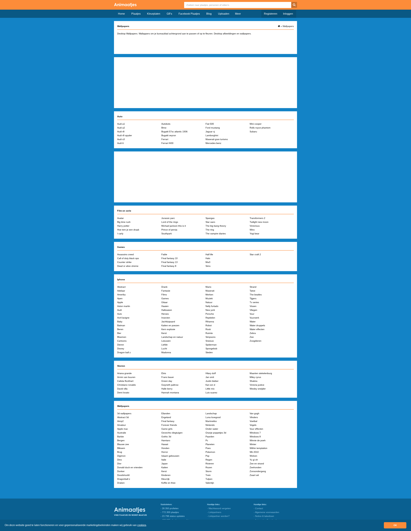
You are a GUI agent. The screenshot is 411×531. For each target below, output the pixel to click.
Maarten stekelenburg (261, 373)
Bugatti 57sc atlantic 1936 (174, 131)
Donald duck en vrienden (130, 467)
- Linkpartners (214, 512)
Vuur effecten (256, 429)
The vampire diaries (216, 233)
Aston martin (123, 306)
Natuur (209, 302)
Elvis (163, 373)
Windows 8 (255, 436)
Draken (121, 483)
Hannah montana (170, 392)
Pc (207, 440)
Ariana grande (124, 373)
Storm (209, 471)
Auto (119, 314)
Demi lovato (123, 392)
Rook (208, 329)
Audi (119, 310)
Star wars (210, 222)
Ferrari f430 (167, 143)
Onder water (212, 429)
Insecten (165, 317)
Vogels (253, 425)
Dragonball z (123, 479)
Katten (164, 467)
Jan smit (210, 377)
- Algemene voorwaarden (266, 512)
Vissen (253, 306)
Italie (163, 459)
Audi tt (120, 143)
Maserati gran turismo (217, 139)
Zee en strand (257, 463)
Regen (209, 459)
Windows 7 (255, 432)
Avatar (120, 218)
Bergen (121, 440)
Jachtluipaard (168, 321)
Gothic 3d (166, 436)
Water (253, 321)
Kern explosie (168, 329)
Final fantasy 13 (169, 262)
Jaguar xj (210, 131)
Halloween (166, 310)
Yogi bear (254, 233)
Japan (164, 463)
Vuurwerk (254, 317)
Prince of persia (169, 229)
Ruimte (209, 333)
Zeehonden (255, 467)
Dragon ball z (124, 352)
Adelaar (121, 290)
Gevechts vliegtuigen (172, 432)
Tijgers (253, 298)
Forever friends (169, 425)
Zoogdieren (255, 341)
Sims (208, 266)
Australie (121, 432)
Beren (120, 329)
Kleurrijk (165, 479)
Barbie (120, 436)
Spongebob (211, 348)
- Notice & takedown (264, 516)
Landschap (211, 413)
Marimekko (211, 421)
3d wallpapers (124, 413)
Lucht (164, 348)
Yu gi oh (254, 459)
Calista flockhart (125, 381)
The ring (210, 229)
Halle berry (166, 388)
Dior (119, 463)
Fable (164, 254)
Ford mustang (213, 127)
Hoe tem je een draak (128, 229)
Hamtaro (165, 440)
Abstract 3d (123, 417)
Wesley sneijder (258, 388)
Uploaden (223, 13)
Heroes (165, 314)
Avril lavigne (123, 317)
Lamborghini (212, 135)
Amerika (121, 294)
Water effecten (257, 329)
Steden (209, 352)
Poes (208, 448)
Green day (166, 381)
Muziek (209, 298)
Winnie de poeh (258, 440)
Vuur (252, 314)
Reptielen (210, 317)
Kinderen (166, 475)
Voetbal (253, 421)
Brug (119, 452)
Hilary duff (211, 373)
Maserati (210, 290)
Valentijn (210, 483)
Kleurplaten (153, 13)
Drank (164, 287)
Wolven (253, 456)
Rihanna (210, 321)
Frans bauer (167, 377)
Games (165, 298)
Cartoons (122, 341)
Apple (120, 302)
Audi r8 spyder (124, 135)
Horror (164, 452)
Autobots (165, 124)
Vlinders (254, 417)
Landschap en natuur (172, 337)
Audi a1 (121, 124)
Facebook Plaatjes (189, 13)
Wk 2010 (254, 452)
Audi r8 (120, 131)
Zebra (253, 333)
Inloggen (288, 13)
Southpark (166, 233)
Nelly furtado (212, 306)
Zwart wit (254, 475)
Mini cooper (256, 124)
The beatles (256, 294)
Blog (209, 13)
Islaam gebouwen (170, 456)
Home (121, 13)
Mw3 (208, 262)
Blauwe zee (123, 444)
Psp (207, 456)
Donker (121, 471)
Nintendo (210, 425)
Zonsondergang (258, 471)
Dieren (120, 344)
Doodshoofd (123, 475)
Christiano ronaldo (126, 385)
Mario (208, 287)
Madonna (166, 352)
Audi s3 (121, 139)
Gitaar (164, 302)
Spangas (210, 218)
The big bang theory (216, 226)
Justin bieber (212, 381)
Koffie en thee (168, 483)
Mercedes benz (213, 143)
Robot (209, 325)
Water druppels (257, 325)
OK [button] (395, 525)
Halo (208, 258)
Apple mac (122, 429)
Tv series (254, 302)
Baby (119, 321)
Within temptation (258, 448)
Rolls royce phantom (260, 127)
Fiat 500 (210, 124)
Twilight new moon (259, 222)
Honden (165, 448)
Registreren (270, 13)
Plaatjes (136, 13)
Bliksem (121, 448)
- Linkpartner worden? (218, 516)
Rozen (209, 467)
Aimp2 (120, 421)
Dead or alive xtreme (127, 266)
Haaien (165, 306)
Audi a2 (121, 127)
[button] (147, 525)
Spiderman (211, 344)
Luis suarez (211, 392)
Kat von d (210, 385)
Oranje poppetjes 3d (216, 432)
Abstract (121, 287)
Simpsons (210, 337)
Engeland (166, 417)
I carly (120, 233)
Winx (252, 229)
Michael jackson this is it (173, 226)
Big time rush (124, 222)
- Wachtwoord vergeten (219, 508)
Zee (252, 337)
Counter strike (124, 262)
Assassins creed (125, 254)
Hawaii (164, 444)
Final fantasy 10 (169, 258)
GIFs (169, 13)
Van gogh (254, 413)
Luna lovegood (213, 417)
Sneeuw (210, 341)
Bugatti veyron (168, 135)
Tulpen (209, 479)
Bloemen (121, 337)
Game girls (166, 429)
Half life (209, 254)
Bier (119, 333)
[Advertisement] (205, 44)
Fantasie (165, 290)
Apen (119, 298)
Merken (209, 294)
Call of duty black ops (128, 258)
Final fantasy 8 (168, 266)
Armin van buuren (126, 377)
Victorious (255, 226)
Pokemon (210, 452)
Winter (253, 444)
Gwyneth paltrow (169, 385)
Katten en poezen (170, 325)
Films (164, 294)
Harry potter (123, 226)
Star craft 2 (255, 254)
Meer (238, 13)
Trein (208, 475)
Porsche (210, 314)
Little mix (210, 388)
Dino (119, 459)
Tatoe (252, 290)
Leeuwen (166, 341)
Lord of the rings (169, 222)
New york (210, 310)
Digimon (121, 456)
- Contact (258, 508)
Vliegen (253, 310)
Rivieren (210, 463)
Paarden (210, 436)
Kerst (164, 333)
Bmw (163, 127)
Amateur (121, 425)
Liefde (164, 344)
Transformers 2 (257, 218)
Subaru (253, 131)
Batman (121, 325)
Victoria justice (257, 385)
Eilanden (165, 413)
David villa (122, 388)
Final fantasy (167, 421)
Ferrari (164, 139)
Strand (253, 287)
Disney (120, 348)
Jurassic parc (168, 218)
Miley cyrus (255, 377)
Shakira (253, 381)
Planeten (210, 444)
